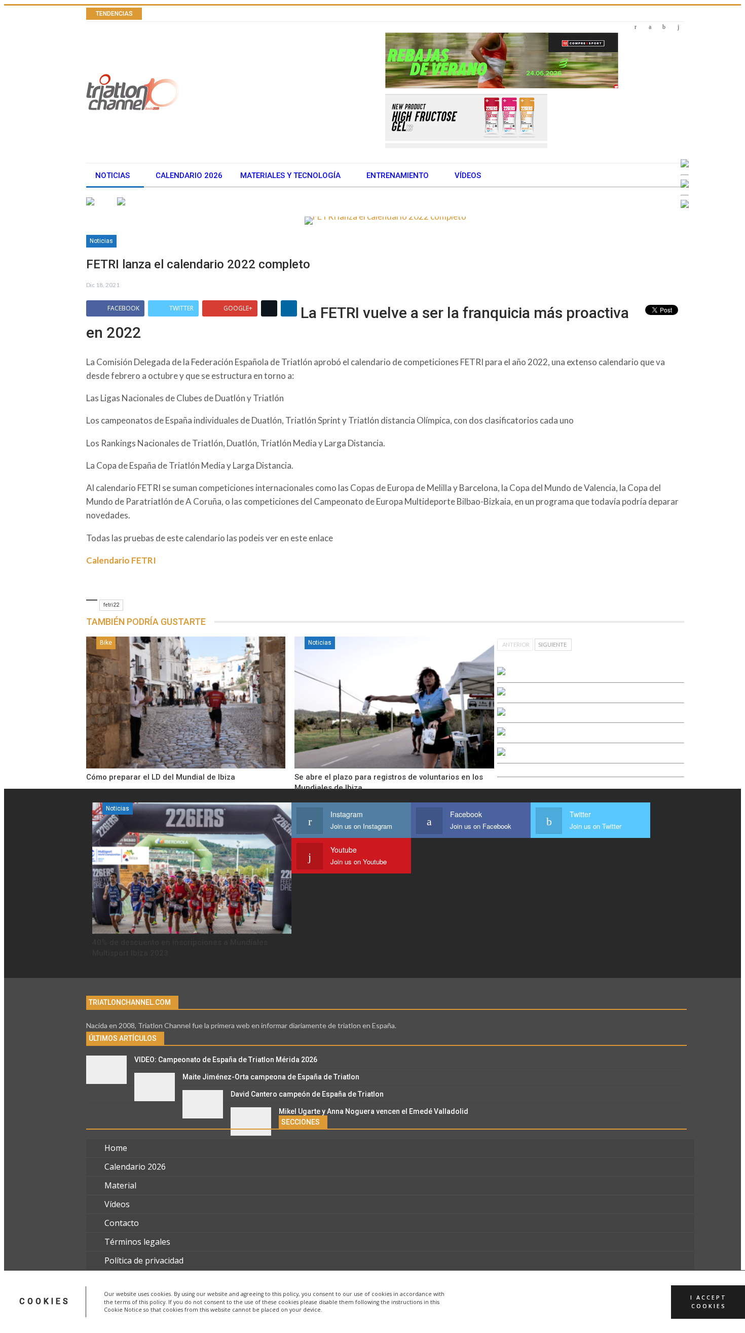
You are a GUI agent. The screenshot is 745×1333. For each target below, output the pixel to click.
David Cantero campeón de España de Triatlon (307, 1094)
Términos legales (137, 1241)
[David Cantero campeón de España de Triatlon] (202, 1104)
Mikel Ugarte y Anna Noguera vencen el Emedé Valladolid (373, 1111)
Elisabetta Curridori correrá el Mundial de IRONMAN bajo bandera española (311, 14)
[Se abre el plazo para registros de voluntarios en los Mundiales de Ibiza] (394, 702)
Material (120, 1185)
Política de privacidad (143, 1260)
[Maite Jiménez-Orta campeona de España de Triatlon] (154, 1087)
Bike (106, 642)
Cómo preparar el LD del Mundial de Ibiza (160, 777)
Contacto (121, 1223)
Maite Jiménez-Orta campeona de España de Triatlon (270, 1077)
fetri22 (111, 605)
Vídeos (468, 175)
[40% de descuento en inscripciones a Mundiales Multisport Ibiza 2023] (191, 868)
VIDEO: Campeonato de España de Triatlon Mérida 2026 (225, 1060)
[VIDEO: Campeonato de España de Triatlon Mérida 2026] (106, 1070)
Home (115, 1147)
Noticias (112, 175)
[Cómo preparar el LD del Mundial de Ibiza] (185, 702)
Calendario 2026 (189, 175)
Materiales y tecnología (290, 175)
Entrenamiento (397, 175)
